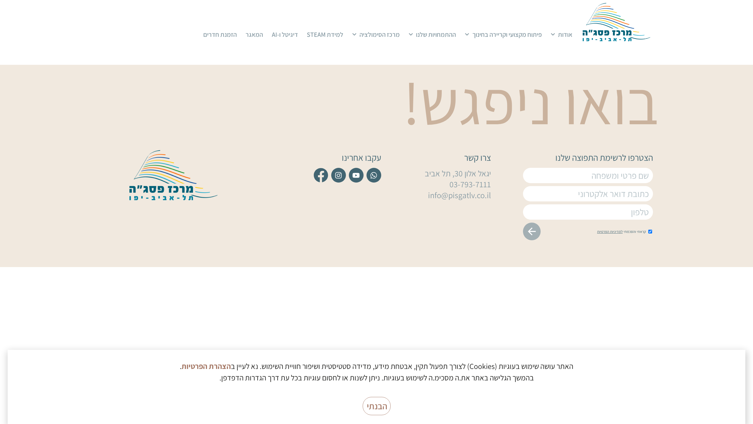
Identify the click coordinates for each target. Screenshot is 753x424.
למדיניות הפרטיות (610, 231)
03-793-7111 (470, 184)
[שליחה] (532, 231)
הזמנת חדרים (220, 34)
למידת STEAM (325, 34)
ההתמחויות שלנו (436, 34)
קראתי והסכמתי (621, 231)
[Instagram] (338, 175)
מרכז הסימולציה (379, 34)
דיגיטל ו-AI (285, 34)
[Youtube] (356, 175)
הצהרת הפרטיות (206, 366)
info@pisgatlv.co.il (459, 195)
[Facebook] (321, 175)
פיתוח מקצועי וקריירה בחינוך (507, 34)
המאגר (254, 34)
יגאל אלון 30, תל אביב (458, 173)
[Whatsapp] (373, 175)
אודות (565, 34)
